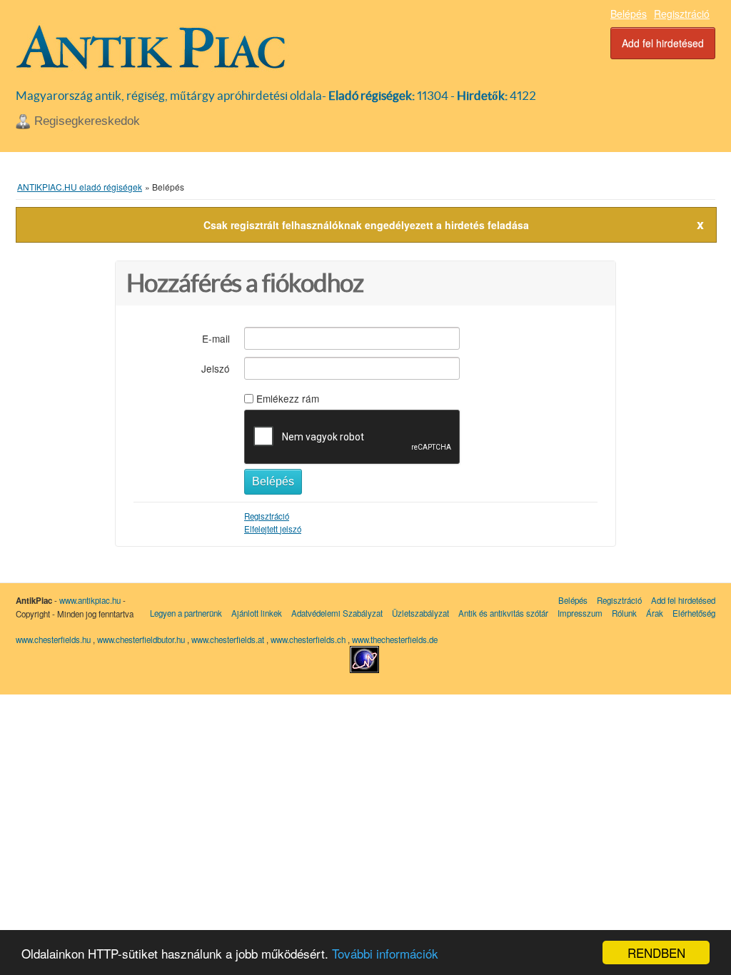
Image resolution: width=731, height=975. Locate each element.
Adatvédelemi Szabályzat (337, 613)
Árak (654, 613)
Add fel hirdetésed (663, 43)
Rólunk (624, 613)
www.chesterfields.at (228, 639)
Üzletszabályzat (420, 613)
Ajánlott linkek (256, 613)
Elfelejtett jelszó (272, 529)
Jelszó (215, 368)
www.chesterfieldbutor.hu (142, 639)
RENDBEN (656, 952)
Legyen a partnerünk (186, 613)
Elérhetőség (693, 613)
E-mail (216, 338)
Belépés (628, 13)
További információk (385, 953)
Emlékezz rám (287, 398)
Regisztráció (682, 13)
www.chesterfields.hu (53, 639)
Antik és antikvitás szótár (503, 613)
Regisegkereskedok (87, 121)
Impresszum (580, 613)
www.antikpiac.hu (90, 600)
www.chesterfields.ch (309, 639)
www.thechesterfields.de (395, 639)
